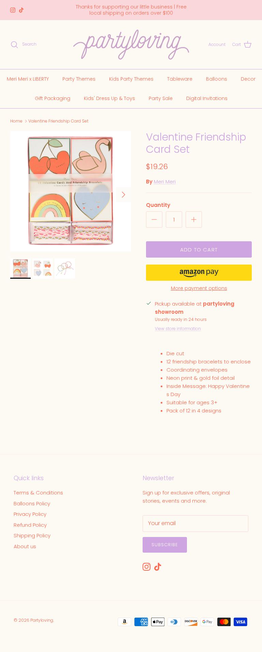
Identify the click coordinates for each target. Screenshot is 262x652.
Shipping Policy (32, 535)
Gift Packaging (52, 98)
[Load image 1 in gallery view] (70, 191)
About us (25, 546)
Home (16, 121)
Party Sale (161, 98)
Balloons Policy (32, 503)
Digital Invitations (207, 98)
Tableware (179, 79)
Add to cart (199, 249)
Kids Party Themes (131, 79)
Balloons (216, 79)
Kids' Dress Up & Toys (109, 98)
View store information (178, 328)
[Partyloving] (131, 45)
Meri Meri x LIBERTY (28, 79)
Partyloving (41, 620)
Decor (248, 79)
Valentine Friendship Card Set (58, 121)
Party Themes (79, 79)
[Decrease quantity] (154, 219)
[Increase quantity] (194, 219)
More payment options (199, 288)
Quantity (158, 205)
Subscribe (164, 544)
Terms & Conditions (38, 492)
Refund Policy (30, 524)
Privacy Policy (30, 514)
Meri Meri (165, 181)
